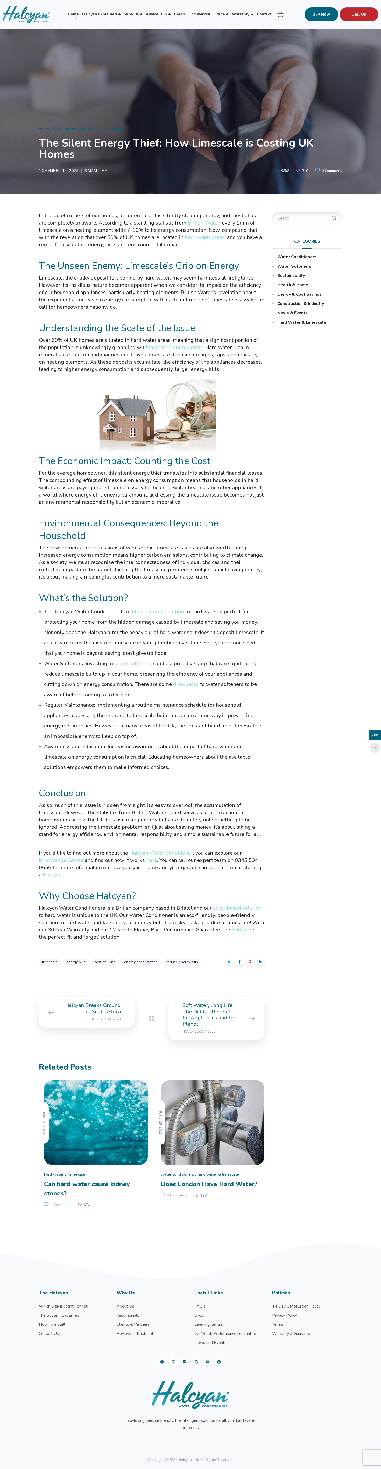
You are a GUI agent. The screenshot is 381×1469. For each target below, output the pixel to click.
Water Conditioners (177, 1174)
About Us (125, 1306)
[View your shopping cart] (280, 14)
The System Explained (59, 1315)
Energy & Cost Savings (59, 129)
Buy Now (321, 14)
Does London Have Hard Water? (209, 1184)
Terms (277, 1324)
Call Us (358, 14)
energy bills (76, 962)
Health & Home (292, 285)
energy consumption (141, 962)
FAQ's (200, 1306)
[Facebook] (162, 1362)
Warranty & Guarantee (292, 1333)
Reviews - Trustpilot (135, 1333)
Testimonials (128, 1315)
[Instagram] (173, 1362)
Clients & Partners (133, 1324)
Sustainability (291, 275)
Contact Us (49, 1333)
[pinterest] (219, 1362)
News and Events (210, 1342)
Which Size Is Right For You (63, 1306)
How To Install (52, 1324)
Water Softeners (294, 266)
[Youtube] (207, 1362)
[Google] (196, 1362)
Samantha (96, 170)
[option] (93, 1144)
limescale (50, 962)
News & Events (292, 313)
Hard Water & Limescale (102, 129)
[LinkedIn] (185, 1362)
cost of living (104, 962)
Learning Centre (208, 1324)
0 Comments (332, 170)
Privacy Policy (284, 1315)
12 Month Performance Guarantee (225, 1333)
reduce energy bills (182, 962)
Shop (199, 1315)
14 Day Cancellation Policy (296, 1306)
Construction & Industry (300, 304)
